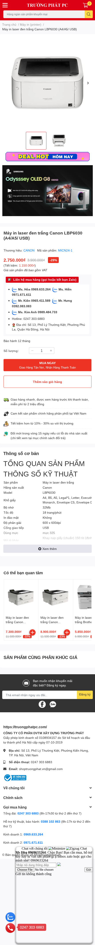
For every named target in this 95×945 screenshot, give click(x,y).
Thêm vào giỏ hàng (47, 382)
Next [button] (88, 83)
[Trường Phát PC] (47, 5)
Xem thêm (49, 549)
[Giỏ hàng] (85, 5)
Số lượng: (11, 351)
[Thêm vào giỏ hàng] (32, 632)
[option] (47, 83)
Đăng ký (85, 694)
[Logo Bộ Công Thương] (14, 777)
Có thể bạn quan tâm (23, 572)
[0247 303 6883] (10, 928)
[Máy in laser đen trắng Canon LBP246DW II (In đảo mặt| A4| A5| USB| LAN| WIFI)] (55, 596)
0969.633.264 (33, 834)
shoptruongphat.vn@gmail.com (41, 769)
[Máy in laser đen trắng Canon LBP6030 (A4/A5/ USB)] (47, 83)
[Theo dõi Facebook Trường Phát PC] (42, 704)
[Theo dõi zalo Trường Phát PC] (52, 704)
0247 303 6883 (41, 762)
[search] (89, 14)
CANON (29, 250)
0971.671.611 (33, 842)
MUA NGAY (47, 365)
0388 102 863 (50, 821)
